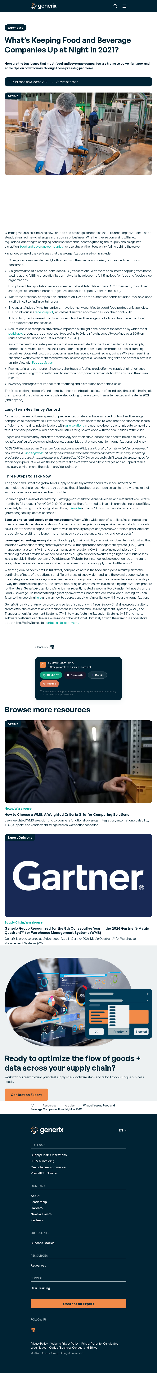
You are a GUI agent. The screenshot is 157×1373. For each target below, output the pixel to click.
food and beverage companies (41, 246)
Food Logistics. (42, 362)
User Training (40, 1288)
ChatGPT (53, 674)
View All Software (43, 1173)
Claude (51, 683)
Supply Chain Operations (49, 1155)
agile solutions (74, 425)
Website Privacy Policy (64, 1343)
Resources (49, 1105)
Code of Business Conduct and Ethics (73, 1347)
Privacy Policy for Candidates (99, 1343)
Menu (124, 6)
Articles (70, 1105)
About (35, 1196)
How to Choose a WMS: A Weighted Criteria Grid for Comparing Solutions (67, 814)
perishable (15, 333)
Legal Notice (38, 1347)
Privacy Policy (39, 1343)
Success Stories (43, 1243)
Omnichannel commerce (48, 1167)
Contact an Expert (78, 1304)
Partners (37, 1220)
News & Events (41, 1214)
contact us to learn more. (62, 623)
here (38, 597)
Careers (37, 1208)
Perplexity (77, 674)
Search (115, 6)
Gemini (99, 674)
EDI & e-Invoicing (42, 1161)
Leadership (39, 1202)
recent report (44, 312)
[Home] (32, 1105)
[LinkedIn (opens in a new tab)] (52, 647)
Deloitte (75, 508)
